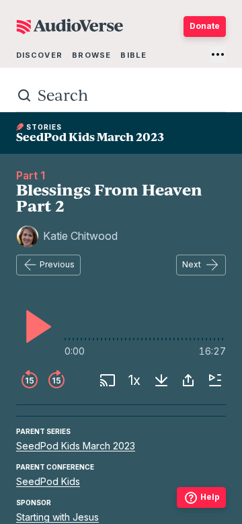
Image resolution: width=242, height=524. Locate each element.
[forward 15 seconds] (56, 380)
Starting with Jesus (57, 517)
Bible (133, 55)
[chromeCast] (107, 380)
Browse (91, 55)
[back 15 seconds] (29, 380)
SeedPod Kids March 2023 (75, 445)
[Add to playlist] (215, 380)
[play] (35, 326)
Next (191, 264)
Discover (39, 55)
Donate (205, 26)
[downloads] (161, 380)
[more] (218, 54)
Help (210, 497)
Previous (57, 264)
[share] (188, 380)
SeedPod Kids (48, 481)
